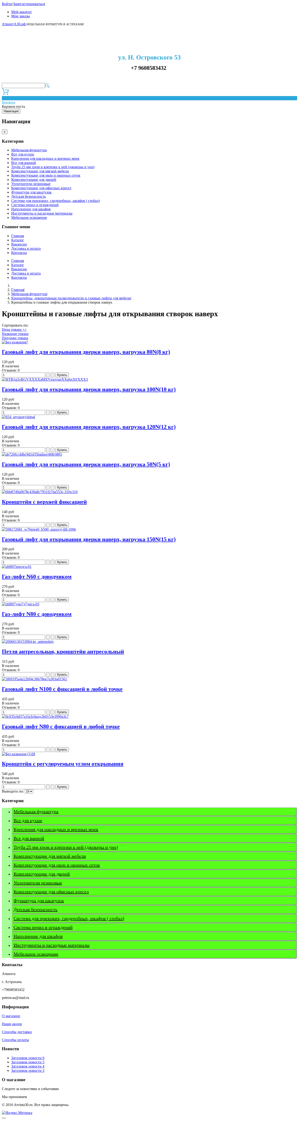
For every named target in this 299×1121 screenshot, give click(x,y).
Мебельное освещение (29, 218)
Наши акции (12, 1024)
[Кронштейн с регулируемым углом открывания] (18, 754)
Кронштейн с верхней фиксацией (44, 502)
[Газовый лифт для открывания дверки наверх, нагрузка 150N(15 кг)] (39, 529)
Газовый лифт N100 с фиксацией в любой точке (62, 689)
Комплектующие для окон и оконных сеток (45, 175)
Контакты (19, 253)
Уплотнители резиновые (30, 184)
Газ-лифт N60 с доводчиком (36, 577)
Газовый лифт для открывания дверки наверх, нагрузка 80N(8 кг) (86, 352)
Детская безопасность (28, 196)
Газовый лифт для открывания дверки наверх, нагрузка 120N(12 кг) (89, 427)
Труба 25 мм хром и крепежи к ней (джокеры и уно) (52, 167)
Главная (17, 236)
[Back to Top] (4, 1118)
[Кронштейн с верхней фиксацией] (40, 492)
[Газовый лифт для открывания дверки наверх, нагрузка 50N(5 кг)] (32, 454)
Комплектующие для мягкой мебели (40, 171)
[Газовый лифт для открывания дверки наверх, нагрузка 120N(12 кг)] (18, 417)
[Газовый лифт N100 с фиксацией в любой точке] (34, 679)
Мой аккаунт (21, 12)
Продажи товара (15, 338)
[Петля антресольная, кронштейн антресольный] (28, 642)
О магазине (11, 1016)
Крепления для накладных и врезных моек (45, 158)
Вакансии (19, 244)
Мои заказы (20, 16)
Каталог (17, 240)
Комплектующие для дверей (33, 180)
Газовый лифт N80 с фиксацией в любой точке (61, 726)
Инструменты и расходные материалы (41, 213)
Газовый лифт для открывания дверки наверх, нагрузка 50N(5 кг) (86, 464)
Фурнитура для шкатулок (31, 192)
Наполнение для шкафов (31, 209)
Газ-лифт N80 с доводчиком (36, 614)
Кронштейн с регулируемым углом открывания (62, 764)
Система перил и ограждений (35, 205)
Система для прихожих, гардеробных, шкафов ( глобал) (55, 201)
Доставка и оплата (26, 248)
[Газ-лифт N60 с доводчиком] (17, 567)
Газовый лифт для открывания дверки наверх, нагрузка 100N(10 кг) (89, 389)
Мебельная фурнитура (29, 150)
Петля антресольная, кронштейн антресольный (63, 651)
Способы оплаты (15, 1040)
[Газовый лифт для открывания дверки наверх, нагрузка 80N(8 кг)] (15, 342)
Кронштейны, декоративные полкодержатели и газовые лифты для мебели (71, 298)
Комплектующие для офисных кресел (41, 188)
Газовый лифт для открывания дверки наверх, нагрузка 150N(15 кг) (89, 539)
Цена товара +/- (14, 329)
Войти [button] (7, 4)
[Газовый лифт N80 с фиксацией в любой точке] (35, 717)
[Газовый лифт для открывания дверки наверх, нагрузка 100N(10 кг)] (45, 379)
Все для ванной (23, 163)
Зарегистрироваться (29, 4)
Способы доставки (17, 1032)
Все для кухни (22, 154)
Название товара (15, 334)
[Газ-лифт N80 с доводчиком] (20, 604)
